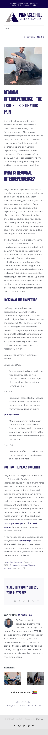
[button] (6, 678)
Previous (30, 37)
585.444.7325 (15, 3)
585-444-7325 (23, 702)
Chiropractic (15, 565)
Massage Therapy (28, 565)
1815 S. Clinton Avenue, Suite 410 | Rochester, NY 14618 (25, 4)
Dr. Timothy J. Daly (14, 562)
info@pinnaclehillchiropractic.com (24, 705)
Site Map (39, 719)
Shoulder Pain (11, 415)
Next (39, 37)
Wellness (7, 568)
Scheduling (25, 540)
